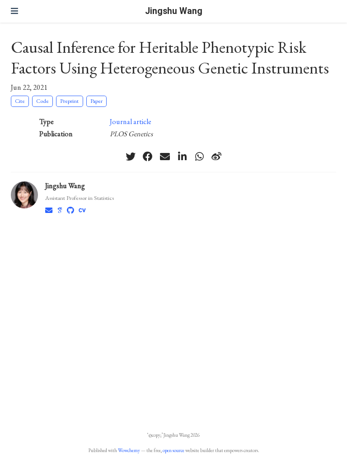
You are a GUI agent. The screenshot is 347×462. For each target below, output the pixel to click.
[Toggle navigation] (14, 11)
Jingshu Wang (173, 11)
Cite (20, 101)
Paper (96, 101)
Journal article (130, 121)
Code (42, 101)
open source (173, 450)
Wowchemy (129, 450)
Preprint (69, 101)
